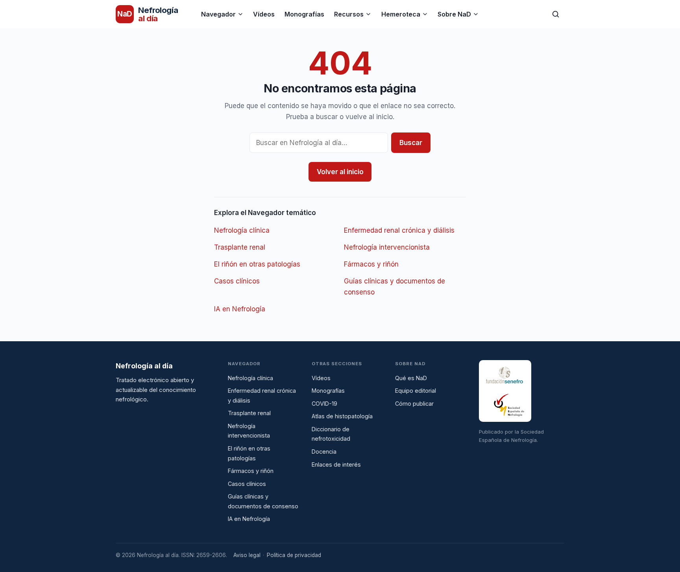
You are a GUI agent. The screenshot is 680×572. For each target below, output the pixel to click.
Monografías (304, 14)
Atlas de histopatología (342, 416)
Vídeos (264, 14)
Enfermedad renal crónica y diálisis (399, 230)
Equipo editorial (415, 390)
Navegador (218, 14)
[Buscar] (555, 14)
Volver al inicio (340, 172)
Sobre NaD (454, 14)
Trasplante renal (239, 247)
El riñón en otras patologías (257, 264)
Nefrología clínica (242, 230)
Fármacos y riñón (371, 264)
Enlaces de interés (336, 464)
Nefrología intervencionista (387, 247)
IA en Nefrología (239, 309)
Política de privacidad (294, 555)
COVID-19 (324, 403)
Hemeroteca (400, 14)
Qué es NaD (411, 378)
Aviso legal (247, 555)
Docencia (324, 451)
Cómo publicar (414, 403)
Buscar (410, 143)
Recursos (349, 14)
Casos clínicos (237, 281)
